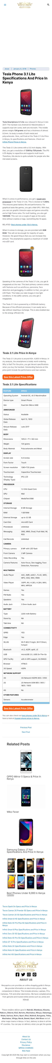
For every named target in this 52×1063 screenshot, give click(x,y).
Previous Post (26, 727)
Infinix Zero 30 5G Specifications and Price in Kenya (24, 934)
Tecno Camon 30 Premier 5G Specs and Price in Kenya (25, 910)
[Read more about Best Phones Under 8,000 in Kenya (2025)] (26, 874)
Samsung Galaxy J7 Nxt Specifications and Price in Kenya (25, 850)
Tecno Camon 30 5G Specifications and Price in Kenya (25, 915)
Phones (33, 69)
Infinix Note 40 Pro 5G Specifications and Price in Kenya (25, 938)
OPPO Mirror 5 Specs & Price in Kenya (24, 777)
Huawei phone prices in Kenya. (27, 718)
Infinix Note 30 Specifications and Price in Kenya (22, 946)
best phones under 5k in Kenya (34, 716)
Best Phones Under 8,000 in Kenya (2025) (26, 894)
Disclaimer (26, 1045)
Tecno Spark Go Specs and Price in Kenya (20, 906)
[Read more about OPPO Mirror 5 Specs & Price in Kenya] (26, 761)
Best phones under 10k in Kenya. (24, 225)
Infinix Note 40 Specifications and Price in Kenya (22, 950)
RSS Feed (26, 1051)
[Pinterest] (34, 974)
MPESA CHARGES (26, 1048)
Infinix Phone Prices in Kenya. (15, 142)
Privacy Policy (26, 1042)
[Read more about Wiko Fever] (26, 797)
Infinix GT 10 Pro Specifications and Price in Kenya (23, 942)
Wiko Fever (13, 811)
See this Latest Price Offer (18, 377)
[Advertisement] (26, 37)
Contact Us (26, 1039)
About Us (26, 1037)
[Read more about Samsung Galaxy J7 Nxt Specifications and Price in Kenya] (26, 832)
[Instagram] (29, 974)
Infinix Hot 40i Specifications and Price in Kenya (22, 954)
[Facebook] (17, 974)
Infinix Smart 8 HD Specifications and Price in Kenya (24, 919)
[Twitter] (23, 974)
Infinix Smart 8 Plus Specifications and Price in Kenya (24, 930)
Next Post (26, 732)
